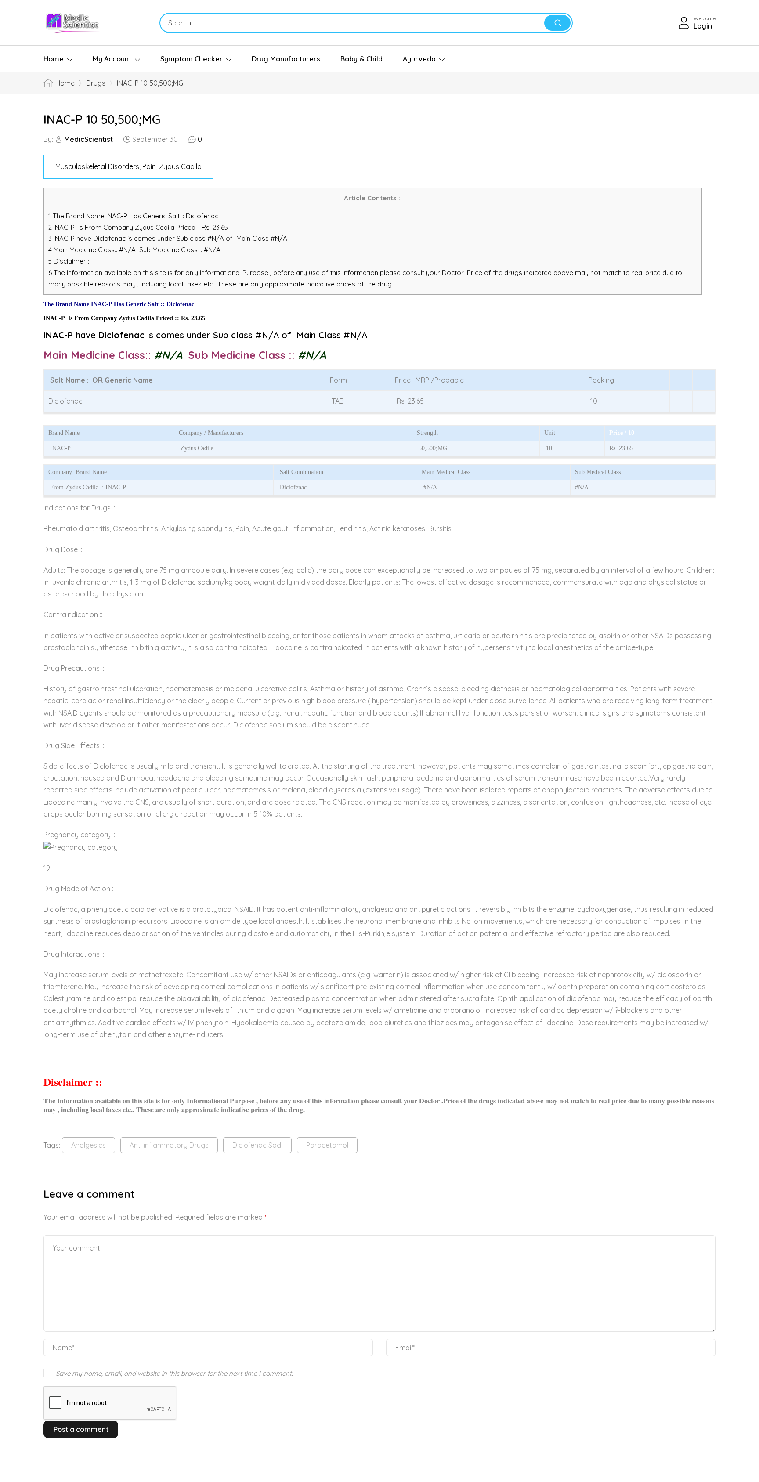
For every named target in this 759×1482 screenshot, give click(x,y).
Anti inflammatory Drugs (169, 1145)
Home (53, 58)
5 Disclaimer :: (69, 261)
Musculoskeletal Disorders (97, 166)
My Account (112, 58)
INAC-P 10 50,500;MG (101, 119)
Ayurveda (419, 58)
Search (557, 23)
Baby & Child (361, 58)
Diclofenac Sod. (257, 1145)
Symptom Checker (191, 58)
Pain (149, 166)
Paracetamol (327, 1145)
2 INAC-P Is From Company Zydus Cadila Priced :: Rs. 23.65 (138, 227)
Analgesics (88, 1145)
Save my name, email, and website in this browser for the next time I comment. (174, 1373)
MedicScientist (88, 139)
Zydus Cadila (180, 166)
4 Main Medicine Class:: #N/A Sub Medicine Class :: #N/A (135, 250)
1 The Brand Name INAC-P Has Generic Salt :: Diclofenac (134, 216)
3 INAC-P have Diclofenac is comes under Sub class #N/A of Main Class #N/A (167, 238)
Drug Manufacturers (286, 58)
